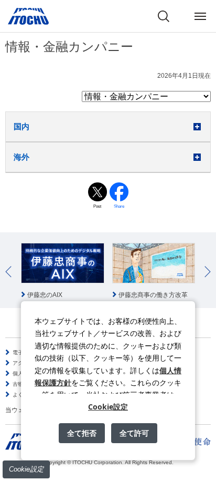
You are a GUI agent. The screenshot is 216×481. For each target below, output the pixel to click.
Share (119, 206)
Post (97, 206)
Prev (8, 272)
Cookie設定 (26, 469)
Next (207, 272)
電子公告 (23, 352)
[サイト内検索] (163, 16)
